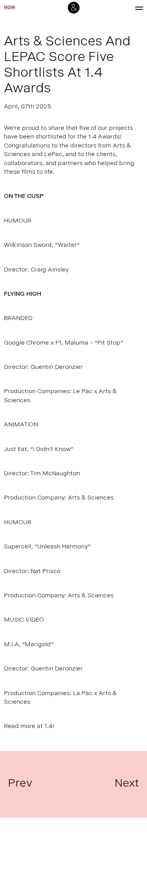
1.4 (48, 727)
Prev (20, 784)
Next (126, 784)
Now (9, 7)
